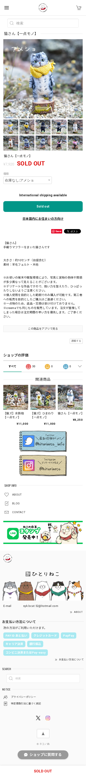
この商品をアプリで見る (43, 328)
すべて (12, 366)
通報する (76, 341)
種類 (6, 173)
